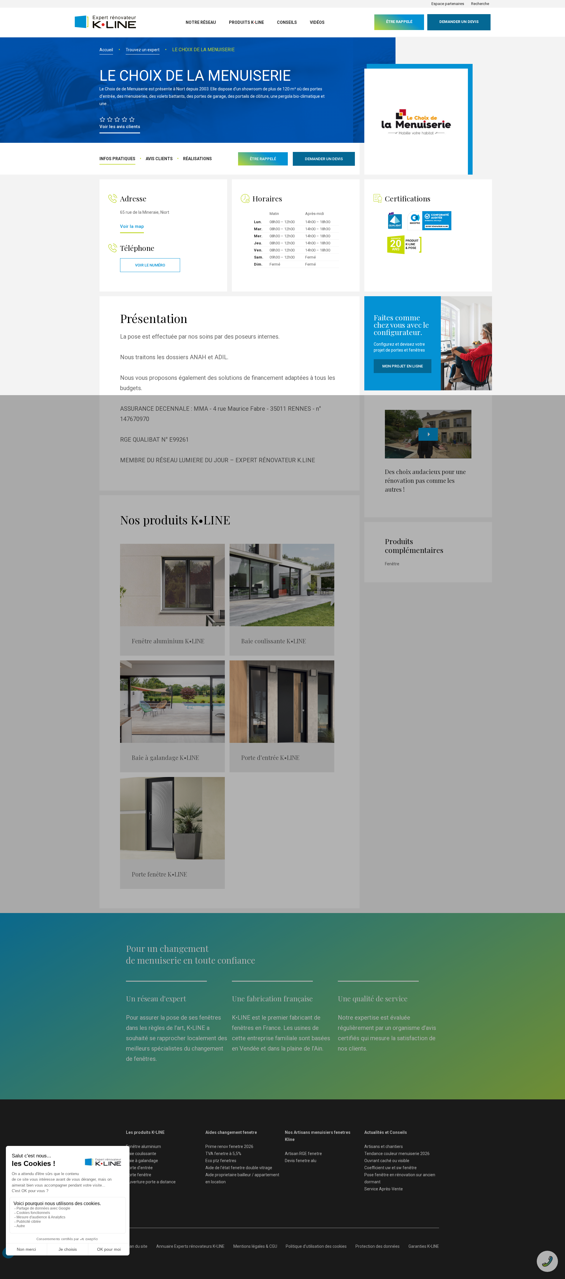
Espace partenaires (447, 3)
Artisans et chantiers (383, 1146)
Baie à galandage (142, 1160)
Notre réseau (201, 22)
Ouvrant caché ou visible (386, 1160)
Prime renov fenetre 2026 (229, 1146)
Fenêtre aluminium (143, 1146)
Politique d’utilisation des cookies (316, 1246)
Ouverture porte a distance (151, 1181)
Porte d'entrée (139, 1167)
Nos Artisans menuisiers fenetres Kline (317, 1136)
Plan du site (136, 1246)
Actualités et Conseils (385, 1132)
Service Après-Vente (383, 1189)
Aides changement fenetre (231, 1132)
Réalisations (197, 158)
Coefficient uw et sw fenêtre (390, 1167)
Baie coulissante (141, 1153)
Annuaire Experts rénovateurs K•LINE (190, 1246)
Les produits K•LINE (145, 1132)
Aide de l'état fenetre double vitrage (238, 1167)
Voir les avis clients (119, 126)
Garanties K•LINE (423, 1246)
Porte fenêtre (138, 1174)
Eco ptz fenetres (220, 1160)
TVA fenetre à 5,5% (223, 1153)
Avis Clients (159, 158)
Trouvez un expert (142, 49)
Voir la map (132, 226)
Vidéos (317, 22)
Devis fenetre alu (300, 1160)
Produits (246, 22)
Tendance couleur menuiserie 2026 (397, 1153)
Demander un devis (458, 21)
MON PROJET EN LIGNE (402, 366)
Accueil (106, 49)
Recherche (480, 3)
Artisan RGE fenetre (303, 1153)
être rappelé (399, 21)
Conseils (287, 22)
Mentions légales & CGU (255, 1246)
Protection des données (377, 1246)
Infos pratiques (117, 158)
